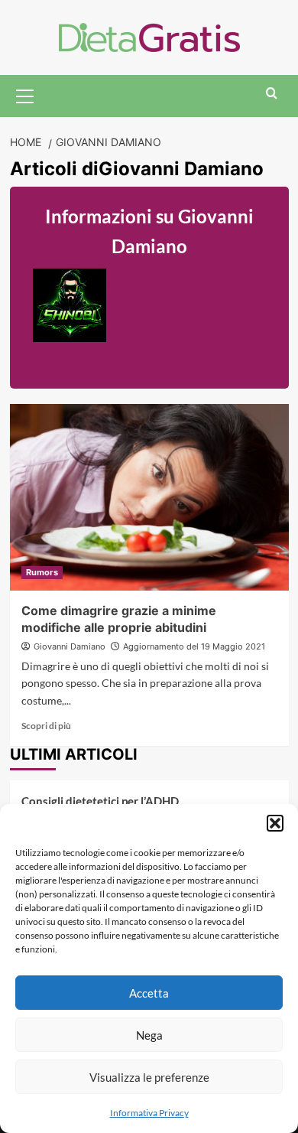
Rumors (42, 572)
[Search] (271, 93)
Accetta (149, 993)
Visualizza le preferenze (149, 1077)
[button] (275, 823)
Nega (149, 1035)
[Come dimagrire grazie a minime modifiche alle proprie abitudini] (149, 497)
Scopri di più (46, 725)
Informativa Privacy (149, 1112)
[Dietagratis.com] (149, 35)
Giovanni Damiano (69, 646)
